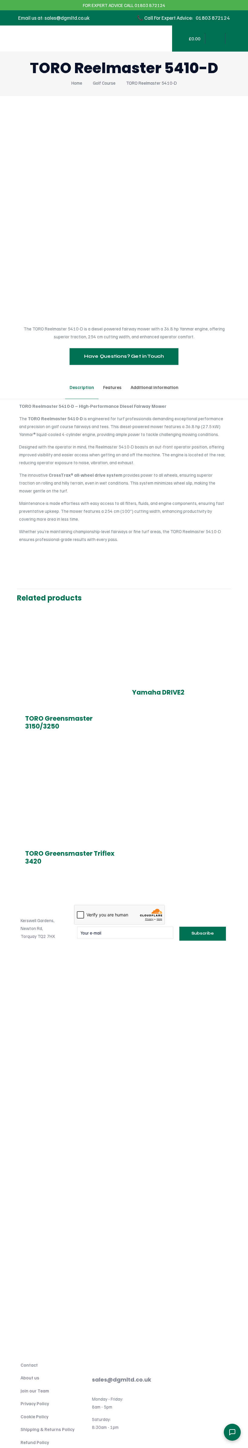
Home (76, 83)
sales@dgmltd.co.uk (121, 1379)
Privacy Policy (35, 1403)
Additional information (154, 387)
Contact (29, 1365)
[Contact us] (232, 1432)
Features (112, 387)
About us (30, 1377)
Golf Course (104, 83)
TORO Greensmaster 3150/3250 (59, 722)
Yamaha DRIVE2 (158, 692)
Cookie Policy (34, 1416)
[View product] (113, 628)
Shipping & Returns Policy (47, 1429)
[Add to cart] (113, 615)
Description (82, 387)
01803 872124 (110, 1361)
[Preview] (113, 641)
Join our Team (35, 1390)
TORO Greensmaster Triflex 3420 (69, 857)
